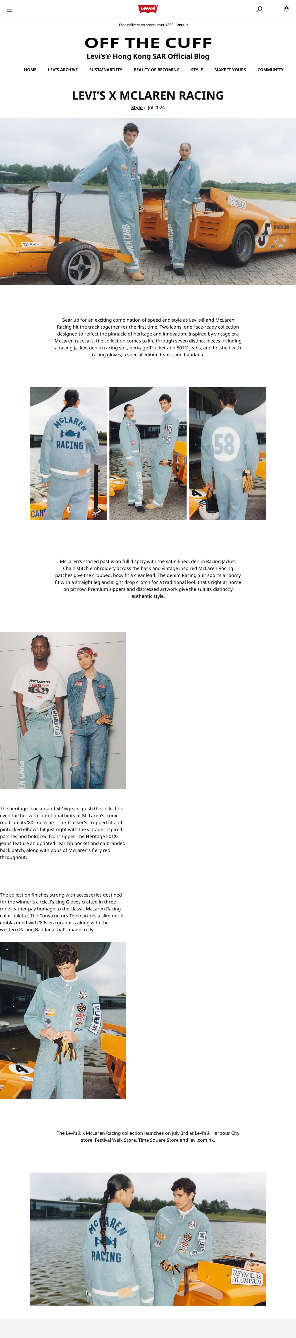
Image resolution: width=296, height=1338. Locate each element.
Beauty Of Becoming (157, 69)
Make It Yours (230, 69)
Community (271, 69)
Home (30, 69)
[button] (9, 9)
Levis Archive (63, 69)
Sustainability (105, 69)
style (137, 107)
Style (197, 69)
